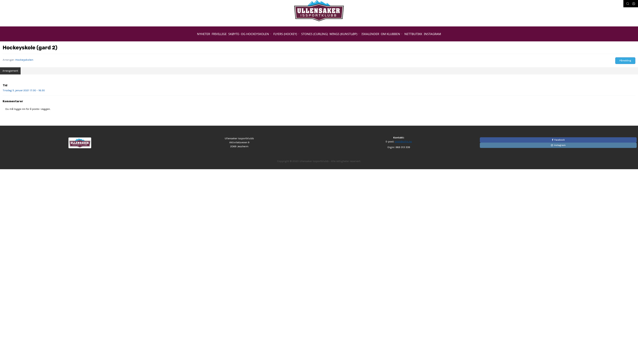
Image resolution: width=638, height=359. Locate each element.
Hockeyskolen (24, 59)
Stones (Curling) (314, 34)
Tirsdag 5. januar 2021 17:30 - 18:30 (24, 90)
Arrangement (10, 70)
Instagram (432, 34)
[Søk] (628, 4)
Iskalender (370, 34)
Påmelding (625, 60)
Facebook (559, 139)
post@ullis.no (403, 141)
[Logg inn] (634, 4)
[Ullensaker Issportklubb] (319, 10)
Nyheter (203, 34)
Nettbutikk (413, 34)
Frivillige (219, 34)
